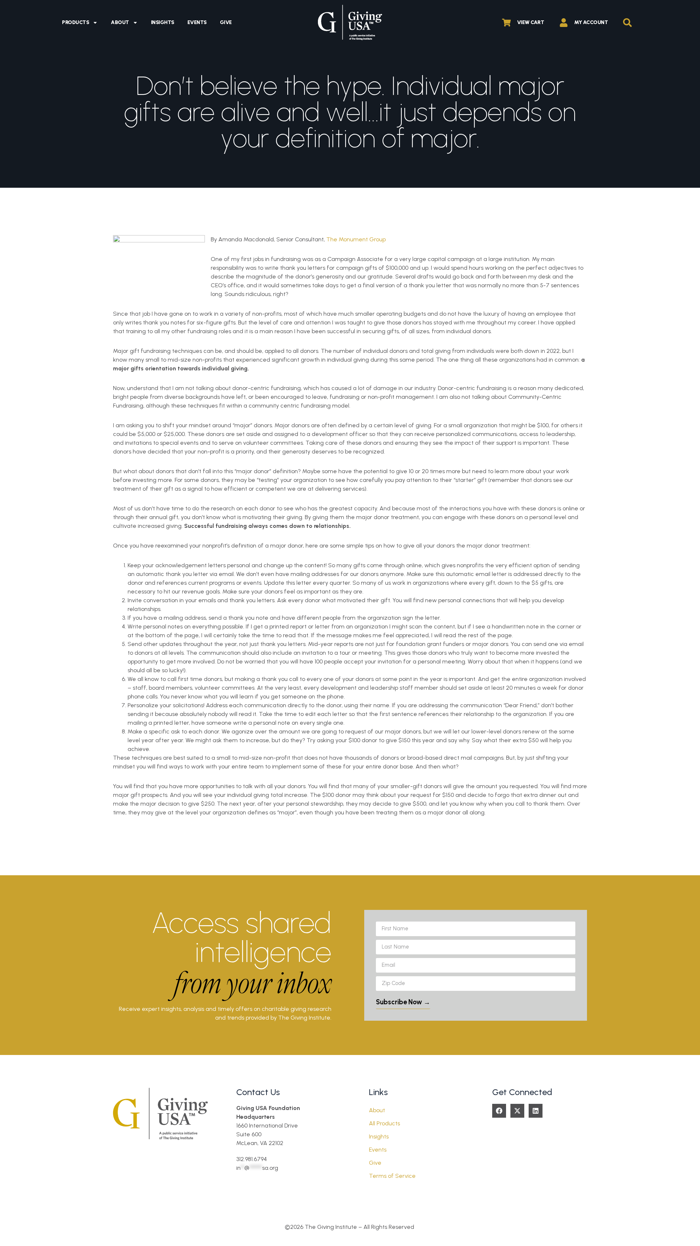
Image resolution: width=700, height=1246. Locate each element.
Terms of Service (392, 1175)
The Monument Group (356, 239)
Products (75, 22)
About (120, 22)
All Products (384, 1123)
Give (226, 22)
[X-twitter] (517, 1111)
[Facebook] (499, 1111)
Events (197, 22)
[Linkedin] (535, 1111)
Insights (162, 22)
